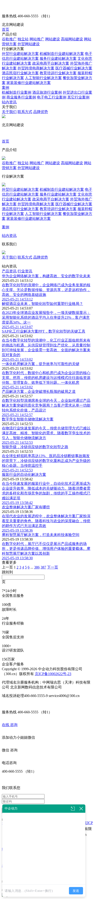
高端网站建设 (72, 39)
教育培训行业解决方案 (58, 73)
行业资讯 (25, 271)
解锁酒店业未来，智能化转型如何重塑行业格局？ (42, 304)
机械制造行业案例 (16, 92)
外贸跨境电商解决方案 (36, 68)
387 (43, 567)
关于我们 (9, 112)
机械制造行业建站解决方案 (62, 54)
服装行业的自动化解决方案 (24, 474)
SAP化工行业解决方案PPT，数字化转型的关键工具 (43, 331)
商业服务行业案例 (21, 97)
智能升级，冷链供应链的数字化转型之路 (35, 447)
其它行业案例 (78, 97)
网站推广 (37, 39)
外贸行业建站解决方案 (20, 54)
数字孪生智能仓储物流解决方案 (27, 419)
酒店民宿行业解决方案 (20, 73)
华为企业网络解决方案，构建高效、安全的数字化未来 (46, 276)
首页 (5, 29)
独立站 (23, 39)
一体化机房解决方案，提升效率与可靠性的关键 (40, 364)
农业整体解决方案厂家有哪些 (26, 507)
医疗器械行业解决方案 (73, 68)
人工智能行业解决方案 (43, 78)
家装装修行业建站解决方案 (28, 83)
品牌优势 (40, 112)
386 (37, 567)
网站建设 (52, 39)
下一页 (52, 567)
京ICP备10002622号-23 (53, 674)
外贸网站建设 (29, 44)
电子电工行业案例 (51, 97)
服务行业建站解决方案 (58, 58)
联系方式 (25, 112)
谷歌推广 (9, 39)
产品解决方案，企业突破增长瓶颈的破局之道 (39, 391)
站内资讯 (9, 102)
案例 (5, 87)
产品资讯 (9, 271)
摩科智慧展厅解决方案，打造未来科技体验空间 (40, 535)
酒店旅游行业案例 (47, 92)
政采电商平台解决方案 (50, 63)
